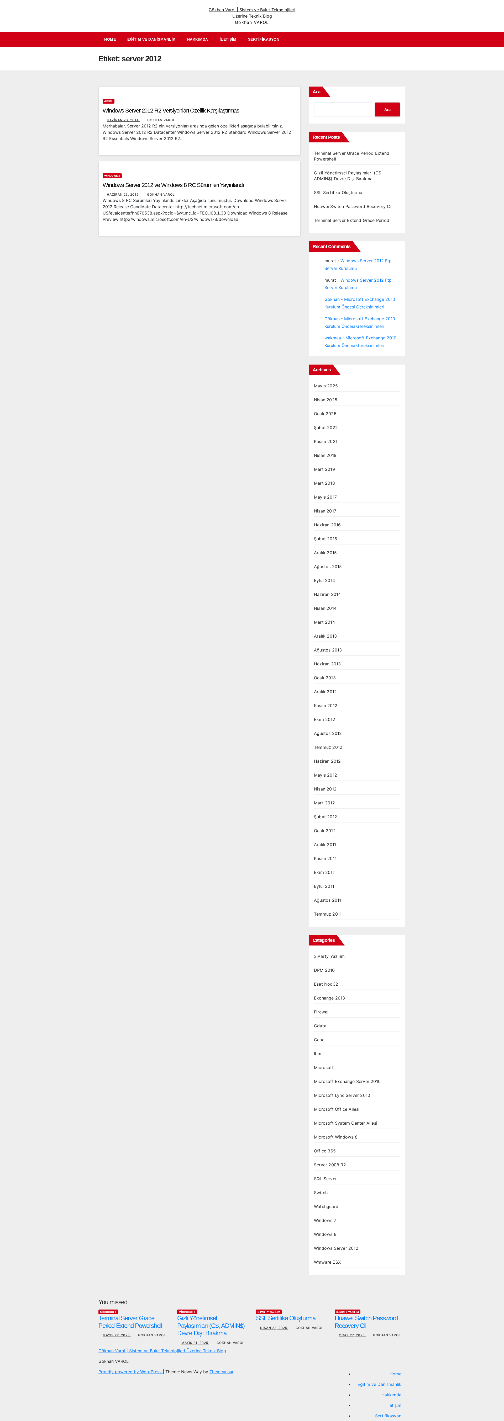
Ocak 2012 (325, 830)
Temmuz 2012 (328, 747)
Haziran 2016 (327, 524)
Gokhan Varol (161, 120)
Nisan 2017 (325, 511)
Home (110, 39)
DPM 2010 (324, 970)
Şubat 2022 (326, 427)
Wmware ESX (327, 1262)
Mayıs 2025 (326, 385)
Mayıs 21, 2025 (195, 1343)
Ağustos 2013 (328, 650)
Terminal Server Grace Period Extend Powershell (130, 1322)
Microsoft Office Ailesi (337, 1109)
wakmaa (332, 337)
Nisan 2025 (325, 399)
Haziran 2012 (327, 761)
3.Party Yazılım (329, 956)
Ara (317, 91)
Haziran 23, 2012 (123, 194)
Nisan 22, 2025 (274, 1328)
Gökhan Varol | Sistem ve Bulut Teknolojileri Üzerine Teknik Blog (162, 1350)
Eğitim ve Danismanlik (151, 39)
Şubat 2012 (325, 816)
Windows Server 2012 (336, 1248)
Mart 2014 (324, 622)
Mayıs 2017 (325, 497)
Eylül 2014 (324, 580)
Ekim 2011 (324, 872)
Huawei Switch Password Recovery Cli (353, 206)
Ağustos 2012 (328, 733)
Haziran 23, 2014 (123, 120)
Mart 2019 (324, 469)
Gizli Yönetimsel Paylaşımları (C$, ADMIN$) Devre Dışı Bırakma (211, 1326)
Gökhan (332, 299)
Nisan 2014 (325, 608)
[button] (404, 39)
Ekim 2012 (324, 719)
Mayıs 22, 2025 (117, 1335)
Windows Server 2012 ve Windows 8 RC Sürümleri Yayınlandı (173, 185)
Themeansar (221, 1371)
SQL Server (325, 1178)
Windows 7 (325, 1220)
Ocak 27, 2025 (352, 1335)
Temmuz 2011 (328, 914)
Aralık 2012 (325, 691)
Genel (108, 101)
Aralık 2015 (325, 552)
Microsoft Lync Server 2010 (342, 1095)
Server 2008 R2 (330, 1164)
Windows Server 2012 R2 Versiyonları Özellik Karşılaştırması (171, 110)
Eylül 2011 (324, 886)
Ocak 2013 (325, 677)
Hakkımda (197, 39)
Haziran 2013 (327, 663)
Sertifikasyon (264, 39)
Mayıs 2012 (325, 775)
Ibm (318, 1053)
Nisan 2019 (325, 455)
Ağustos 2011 (327, 900)
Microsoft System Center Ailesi (345, 1123)
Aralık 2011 (325, 844)
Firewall (322, 1011)
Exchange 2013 (329, 998)
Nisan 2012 (325, 789)
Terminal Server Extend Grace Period (351, 220)
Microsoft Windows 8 (336, 1137)
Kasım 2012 (325, 705)
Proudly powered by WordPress (130, 1371)
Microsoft (324, 1067)
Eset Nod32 (326, 984)
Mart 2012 (324, 802)
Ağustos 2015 (328, 566)
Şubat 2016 (325, 538)
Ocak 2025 (325, 413)
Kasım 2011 (325, 858)
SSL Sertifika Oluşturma (338, 192)
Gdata (320, 1025)
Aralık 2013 (325, 636)
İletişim (228, 39)
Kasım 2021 (325, 441)
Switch (321, 1192)
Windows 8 (112, 175)
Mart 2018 (324, 483)
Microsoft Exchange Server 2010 (347, 1081)
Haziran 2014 (327, 594)
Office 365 (325, 1150)
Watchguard (326, 1206)
